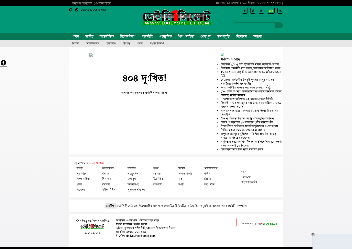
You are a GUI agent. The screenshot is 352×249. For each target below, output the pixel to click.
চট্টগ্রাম (207, 178)
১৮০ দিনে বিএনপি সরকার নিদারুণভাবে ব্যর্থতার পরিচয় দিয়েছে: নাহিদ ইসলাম (251, 93)
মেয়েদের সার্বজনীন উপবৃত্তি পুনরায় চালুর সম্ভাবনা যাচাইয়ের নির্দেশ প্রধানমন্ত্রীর (248, 82)
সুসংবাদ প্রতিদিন (136, 189)
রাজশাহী (157, 184)
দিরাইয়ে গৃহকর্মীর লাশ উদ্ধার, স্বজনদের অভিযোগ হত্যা (250, 68)
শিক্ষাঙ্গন (106, 178)
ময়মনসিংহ (133, 184)
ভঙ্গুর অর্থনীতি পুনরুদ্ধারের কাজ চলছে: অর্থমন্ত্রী (246, 87)
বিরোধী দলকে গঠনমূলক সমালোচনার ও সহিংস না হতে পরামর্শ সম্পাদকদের (251, 105)
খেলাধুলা (205, 36)
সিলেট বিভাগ (128, 36)
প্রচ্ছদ (75, 36)
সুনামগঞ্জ (111, 43)
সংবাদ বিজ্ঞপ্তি (157, 43)
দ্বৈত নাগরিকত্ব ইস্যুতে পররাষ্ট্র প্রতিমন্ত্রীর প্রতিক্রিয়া (248, 118)
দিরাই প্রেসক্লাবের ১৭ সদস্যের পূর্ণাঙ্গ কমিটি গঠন (247, 122)
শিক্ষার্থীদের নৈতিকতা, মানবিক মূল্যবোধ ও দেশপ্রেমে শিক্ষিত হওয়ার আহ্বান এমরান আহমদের (249, 128)
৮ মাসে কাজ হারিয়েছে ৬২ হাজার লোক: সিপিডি (247, 99)
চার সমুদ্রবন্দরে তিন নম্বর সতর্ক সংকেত (242, 149)
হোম (243, 171)
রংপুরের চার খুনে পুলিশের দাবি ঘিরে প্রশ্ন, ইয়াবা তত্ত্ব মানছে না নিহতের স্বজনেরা (248, 136)
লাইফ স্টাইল (108, 189)
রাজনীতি (147, 36)
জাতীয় (89, 36)
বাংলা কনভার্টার (249, 182)
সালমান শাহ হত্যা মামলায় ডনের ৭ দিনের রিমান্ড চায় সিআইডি (249, 113)
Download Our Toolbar (93, 9)
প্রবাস (140, 43)
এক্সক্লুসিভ (165, 36)
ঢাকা (180, 178)
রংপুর (181, 184)
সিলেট (75, 43)
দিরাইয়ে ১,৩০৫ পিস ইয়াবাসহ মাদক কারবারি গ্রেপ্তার (250, 64)
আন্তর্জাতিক (107, 36)
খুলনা (79, 184)
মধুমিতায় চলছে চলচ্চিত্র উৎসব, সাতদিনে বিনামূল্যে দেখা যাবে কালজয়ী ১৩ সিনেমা (251, 143)
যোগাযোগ (246, 176)
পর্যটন (207, 173)
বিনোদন (241, 36)
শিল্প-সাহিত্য (186, 36)
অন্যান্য (257, 36)
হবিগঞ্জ (126, 43)
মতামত (157, 173)
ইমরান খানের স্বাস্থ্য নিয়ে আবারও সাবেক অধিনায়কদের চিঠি (250, 74)
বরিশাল (106, 184)
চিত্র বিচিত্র (158, 178)
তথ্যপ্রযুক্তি (223, 36)
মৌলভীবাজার (92, 43)
